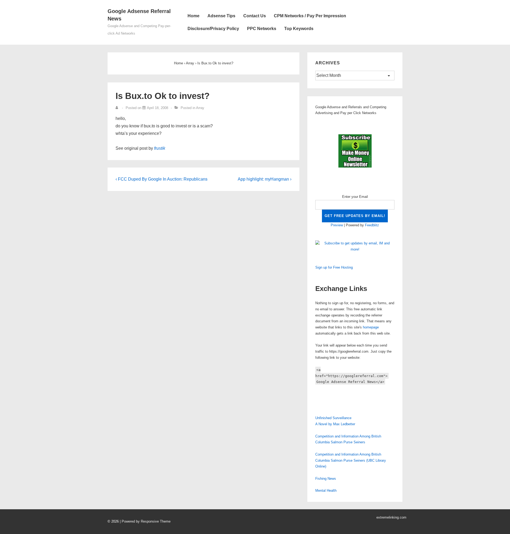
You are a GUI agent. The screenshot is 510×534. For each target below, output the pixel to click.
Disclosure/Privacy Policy (213, 28)
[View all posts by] (118, 108)
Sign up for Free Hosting (334, 267)
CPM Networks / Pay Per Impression (310, 16)
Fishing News (325, 479)
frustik (159, 148)
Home (193, 16)
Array (200, 108)
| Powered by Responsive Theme (145, 521)
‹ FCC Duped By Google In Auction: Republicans (161, 179)
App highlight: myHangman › (264, 179)
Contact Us (254, 16)
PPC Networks (261, 28)
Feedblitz (372, 225)
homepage (371, 327)
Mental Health (326, 491)
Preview (337, 225)
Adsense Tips (221, 16)
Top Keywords (298, 28)
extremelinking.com (391, 517)
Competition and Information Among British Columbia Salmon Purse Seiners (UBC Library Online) (350, 460)
